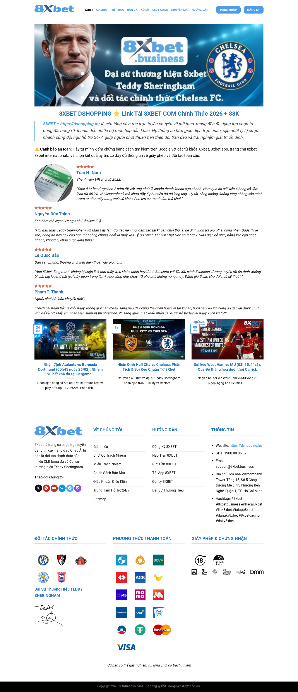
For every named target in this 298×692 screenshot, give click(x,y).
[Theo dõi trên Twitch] (77, 488)
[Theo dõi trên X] (38, 488)
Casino (101, 9)
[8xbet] (56, 10)
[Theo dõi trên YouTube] (54, 488)
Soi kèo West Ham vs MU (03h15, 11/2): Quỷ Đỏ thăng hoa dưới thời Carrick (227, 367)
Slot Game (160, 9)
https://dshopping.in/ (80, 123)
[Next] (264, 362)
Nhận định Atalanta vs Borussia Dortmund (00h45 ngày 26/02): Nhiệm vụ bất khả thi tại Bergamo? (70, 369)
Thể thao (117, 9)
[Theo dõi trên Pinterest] (46, 488)
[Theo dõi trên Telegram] (70, 488)
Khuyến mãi (180, 9)
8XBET (49, 123)
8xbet (89, 9)
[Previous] (33, 362)
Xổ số (145, 9)
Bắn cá (132, 9)
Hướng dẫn (200, 9)
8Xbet (39, 445)
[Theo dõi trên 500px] (62, 488)
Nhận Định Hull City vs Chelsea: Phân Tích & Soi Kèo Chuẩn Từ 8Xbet (148, 367)
